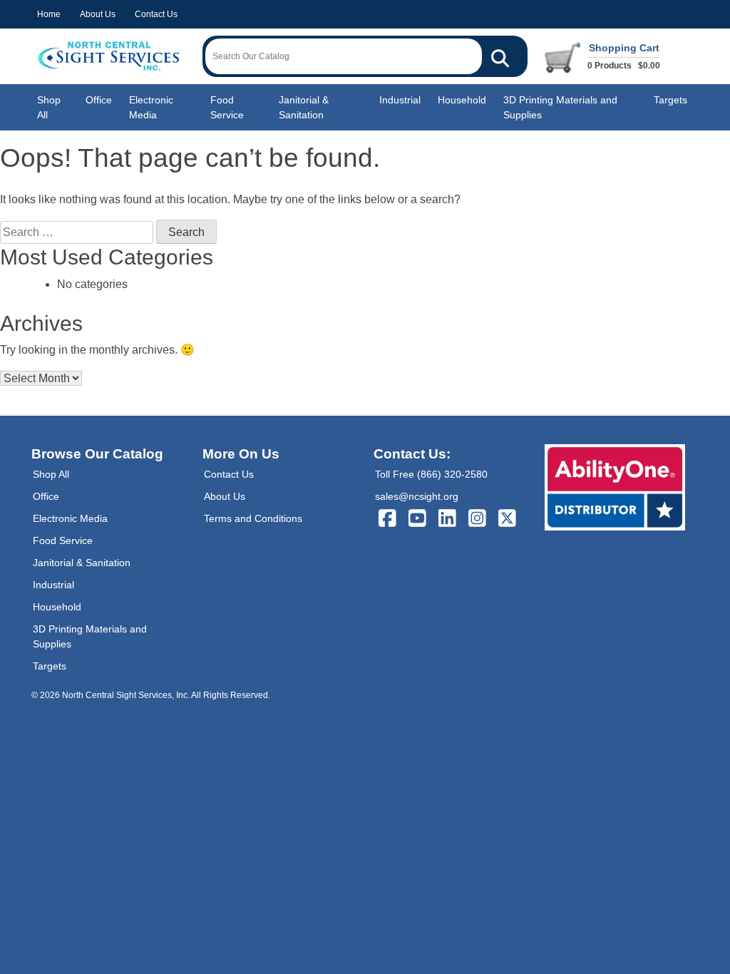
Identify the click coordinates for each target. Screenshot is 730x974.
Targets (670, 100)
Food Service (227, 107)
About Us (97, 14)
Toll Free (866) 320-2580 (431, 474)
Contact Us (156, 14)
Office (99, 100)
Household (462, 100)
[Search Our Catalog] (500, 56)
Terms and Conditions (253, 518)
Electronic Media (151, 107)
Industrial (400, 100)
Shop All (49, 107)
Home (49, 14)
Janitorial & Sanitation (304, 107)
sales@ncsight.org (416, 496)
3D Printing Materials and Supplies (560, 107)
